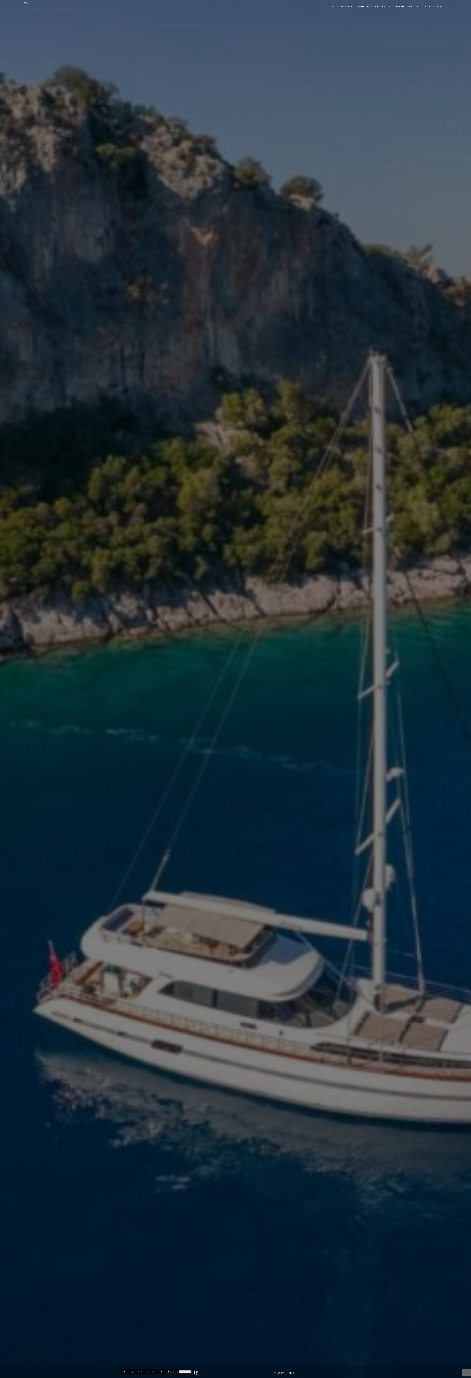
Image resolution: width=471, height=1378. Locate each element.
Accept (184, 1372)
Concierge (387, 6)
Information (414, 6)
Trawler (360, 6)
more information (170, 1372)
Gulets (335, 6)
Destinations (373, 6)
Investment (400, 6)
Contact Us (428, 6)
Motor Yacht (347, 6)
